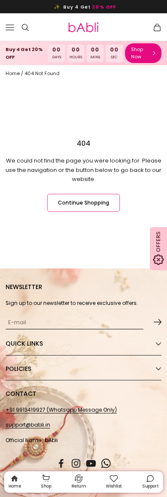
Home (13, 73)
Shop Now (137, 53)
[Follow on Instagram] (76, 463)
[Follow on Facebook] (61, 463)
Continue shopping (83, 202)
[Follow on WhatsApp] (106, 463)
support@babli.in (28, 424)
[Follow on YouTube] (91, 463)
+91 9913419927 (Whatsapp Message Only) (61, 409)
